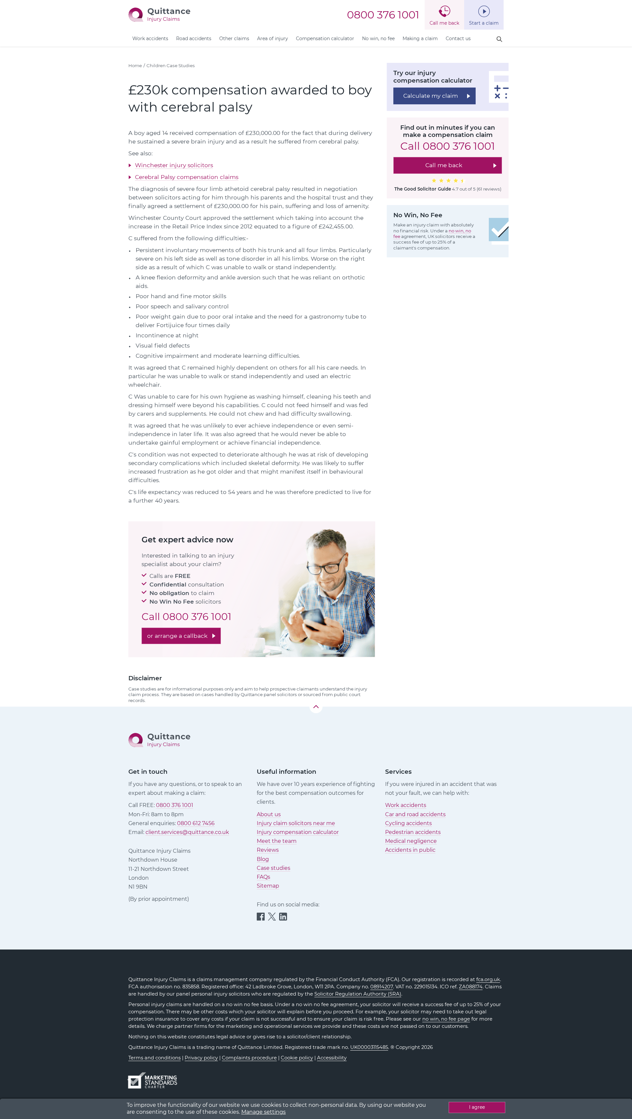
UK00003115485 (369, 1047)
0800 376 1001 (383, 15)
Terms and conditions (154, 1058)
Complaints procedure (249, 1058)
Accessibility (332, 1058)
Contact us (458, 38)
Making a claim (420, 38)
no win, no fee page (446, 1019)
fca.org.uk (488, 979)
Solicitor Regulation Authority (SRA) (357, 994)
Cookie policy (297, 1058)
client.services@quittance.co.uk (187, 832)
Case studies (273, 868)
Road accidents (193, 38)
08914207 (381, 987)
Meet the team (277, 841)
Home (135, 65)
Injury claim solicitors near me (296, 823)
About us (269, 814)
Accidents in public (410, 850)
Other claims (234, 38)
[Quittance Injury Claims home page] (159, 14)
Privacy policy (201, 1058)
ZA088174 (471, 987)
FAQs (263, 877)
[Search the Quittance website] (499, 39)
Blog (263, 859)
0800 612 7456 (196, 823)
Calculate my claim (430, 95)
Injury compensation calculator (298, 832)
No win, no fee (378, 38)
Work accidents (150, 38)
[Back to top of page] (316, 706)
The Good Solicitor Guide (422, 188)
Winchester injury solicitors (174, 165)
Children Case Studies (170, 65)
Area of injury (272, 38)
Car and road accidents (415, 814)
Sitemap (268, 886)
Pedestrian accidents (413, 832)
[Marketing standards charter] (154, 1077)
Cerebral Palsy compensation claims (186, 176)
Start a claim (484, 23)
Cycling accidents (408, 823)
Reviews (268, 850)
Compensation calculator (325, 38)
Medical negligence (411, 841)
